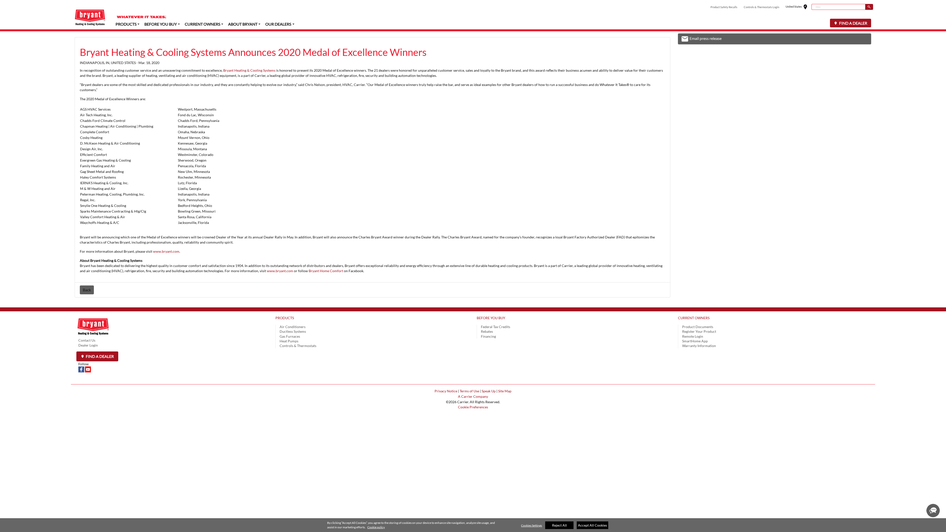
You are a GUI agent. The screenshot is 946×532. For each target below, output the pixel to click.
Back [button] (87, 289)
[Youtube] (88, 369)
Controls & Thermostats (298, 346)
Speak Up (489, 391)
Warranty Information (699, 346)
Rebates (487, 331)
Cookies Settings (531, 525)
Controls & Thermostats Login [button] (761, 7)
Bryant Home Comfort (326, 271)
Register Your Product (699, 331)
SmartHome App (695, 341)
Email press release (701, 39)
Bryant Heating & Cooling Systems (249, 70)
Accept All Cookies (592, 525)
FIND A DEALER (852, 23)
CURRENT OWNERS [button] (202, 24)
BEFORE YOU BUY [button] (160, 24)
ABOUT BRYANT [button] (242, 24)
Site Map (504, 391)
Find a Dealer (99, 356)
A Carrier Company (473, 396)
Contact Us (86, 340)
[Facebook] (81, 369)
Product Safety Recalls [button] (723, 7)
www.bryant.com (166, 251)
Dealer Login (88, 345)
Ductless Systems (293, 331)
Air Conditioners (292, 327)
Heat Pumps (289, 341)
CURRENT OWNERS (694, 318)
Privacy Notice (446, 391)
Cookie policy (376, 527)
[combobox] (838, 7)
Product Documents (697, 327)
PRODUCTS (284, 318)
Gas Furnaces (290, 336)
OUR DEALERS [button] (278, 24)
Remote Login (692, 336)
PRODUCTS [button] (126, 24)
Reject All (559, 525)
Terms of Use (469, 391)
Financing (488, 336)
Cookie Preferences (473, 407)
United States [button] (798, 7)
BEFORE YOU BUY (491, 318)
